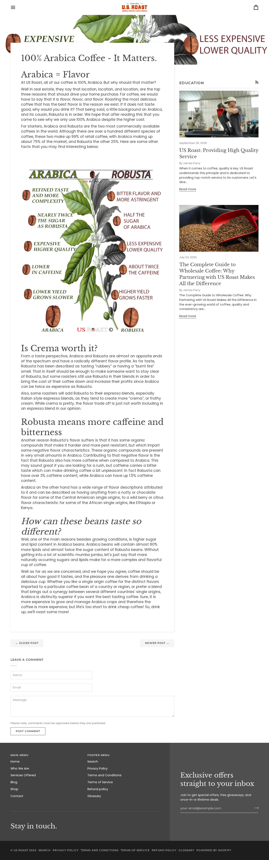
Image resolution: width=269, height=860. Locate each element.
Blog (14, 782)
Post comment (28, 731)
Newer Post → (157, 643)
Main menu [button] (19, 755)
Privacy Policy (97, 768)
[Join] (255, 807)
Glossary (94, 796)
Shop (14, 789)
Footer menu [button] (98, 755)
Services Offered (23, 775)
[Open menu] (17, 7)
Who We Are (20, 768)
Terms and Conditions (104, 775)
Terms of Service (100, 782)
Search (92, 761)
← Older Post (27, 643)
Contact (17, 796)
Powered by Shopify (213, 850)
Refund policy (97, 789)
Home (15, 761)
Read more (187, 189)
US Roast (21, 850)
